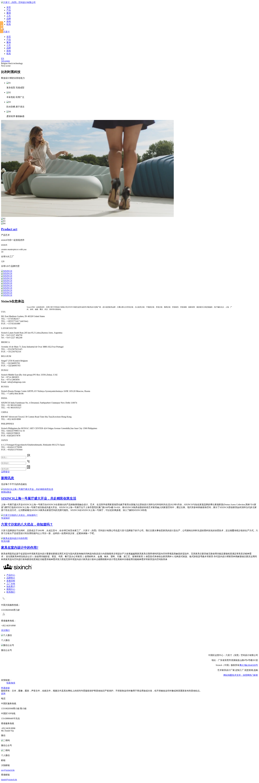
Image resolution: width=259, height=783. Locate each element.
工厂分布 (10, 583)
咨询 (3, 693)
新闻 (8, 21)
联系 (8, 24)
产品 (8, 10)
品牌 (8, 19)
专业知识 (5, 518)
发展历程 (10, 581)
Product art (9, 229)
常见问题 (5, 541)
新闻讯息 (7, 478)
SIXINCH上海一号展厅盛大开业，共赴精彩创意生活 (38, 498)
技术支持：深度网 (240, 675)
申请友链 (5, 688)
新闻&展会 (6, 492)
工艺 (8, 16)
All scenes (5, 61)
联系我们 (10, 592)
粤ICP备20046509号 (248, 665)
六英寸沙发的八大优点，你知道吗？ (27, 524)
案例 (8, 13)
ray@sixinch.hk (8, 770)
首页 (8, 7)
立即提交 (5, 472)
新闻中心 (10, 589)
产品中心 (10, 575)
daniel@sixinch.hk (9, 779)
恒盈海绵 (10, 683)
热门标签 (253, 675)
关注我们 (5, 630)
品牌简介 (10, 578)
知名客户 (10, 586)
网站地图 (227, 675)
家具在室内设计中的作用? (19, 547)
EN (2, 58)
